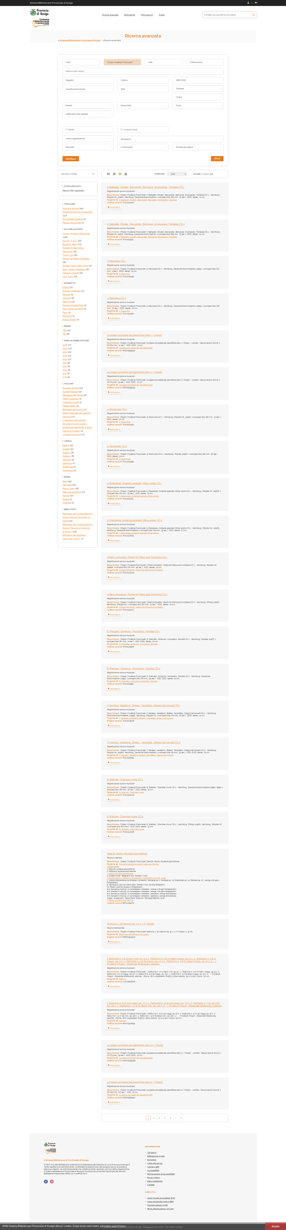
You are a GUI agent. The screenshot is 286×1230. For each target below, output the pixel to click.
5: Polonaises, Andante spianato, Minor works (139, 496)
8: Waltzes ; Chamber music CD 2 (125, 816)
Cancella (71, 159)
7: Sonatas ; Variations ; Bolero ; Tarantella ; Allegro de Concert (146, 718)
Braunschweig (69, 319)
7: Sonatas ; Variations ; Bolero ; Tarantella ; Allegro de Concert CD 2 (143, 742)
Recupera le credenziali (255, 3)
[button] (114, 207)
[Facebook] (46, 1181)
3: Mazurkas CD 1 (116, 261)
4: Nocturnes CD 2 (117, 446)
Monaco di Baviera (71, 291)
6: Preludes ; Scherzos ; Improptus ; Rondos (138, 644)
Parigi (65, 312)
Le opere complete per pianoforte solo (136, 348)
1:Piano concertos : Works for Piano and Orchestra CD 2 (137, 594)
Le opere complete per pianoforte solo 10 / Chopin (135, 1045)
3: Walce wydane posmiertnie (120, 873)
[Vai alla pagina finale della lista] (181, 1118)
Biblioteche (129, 15)
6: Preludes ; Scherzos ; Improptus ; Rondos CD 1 (133, 631)
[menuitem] (110, 15)
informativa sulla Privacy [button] (113, 1226)
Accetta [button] (275, 1226)
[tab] (114, 207)
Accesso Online (130, 130)
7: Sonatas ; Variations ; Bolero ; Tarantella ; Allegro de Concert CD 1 (143, 705)
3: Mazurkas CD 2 (116, 298)
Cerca (217, 158)
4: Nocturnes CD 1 (117, 409)
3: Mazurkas (124, 274)
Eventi (162, 15)
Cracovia (67, 298)
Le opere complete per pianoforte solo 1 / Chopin (134, 335)
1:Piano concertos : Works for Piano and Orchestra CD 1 (137, 557)
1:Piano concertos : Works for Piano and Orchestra (141, 570)
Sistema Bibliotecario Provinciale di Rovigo (80, 40)
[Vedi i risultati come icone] (108, 174)
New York (67, 302)
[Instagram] (52, 1181)
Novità (70, 130)
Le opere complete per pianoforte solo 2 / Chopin (134, 372)
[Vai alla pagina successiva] (176, 1118)
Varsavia (66, 294)
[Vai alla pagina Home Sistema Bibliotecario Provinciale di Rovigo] (39, 18)
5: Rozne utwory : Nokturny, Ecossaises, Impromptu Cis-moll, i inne (136, 878)
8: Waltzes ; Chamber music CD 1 (125, 779)
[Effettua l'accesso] (248, 3)
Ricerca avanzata (110, 15)
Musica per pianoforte (73, 305)
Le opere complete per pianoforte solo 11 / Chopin (135, 1082)
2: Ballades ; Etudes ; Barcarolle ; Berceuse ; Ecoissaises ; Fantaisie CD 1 (145, 187)
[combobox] (170, 139)
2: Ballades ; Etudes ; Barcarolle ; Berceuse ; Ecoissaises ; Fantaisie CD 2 (146, 224)
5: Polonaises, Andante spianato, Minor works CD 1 (134, 483)
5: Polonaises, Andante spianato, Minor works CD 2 (134, 520)
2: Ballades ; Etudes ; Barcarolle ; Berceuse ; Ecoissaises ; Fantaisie (148, 200)
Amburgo (67, 316)
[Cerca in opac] (253, 15)
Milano (66, 287)
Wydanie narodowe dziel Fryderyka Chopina (139, 864)
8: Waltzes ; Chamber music (131, 792)
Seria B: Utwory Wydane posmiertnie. (127, 853)
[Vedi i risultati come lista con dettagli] (126, 174)
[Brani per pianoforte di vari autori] (134, 934)
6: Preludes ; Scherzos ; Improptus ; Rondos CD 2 (133, 668)
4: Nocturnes (124, 422)
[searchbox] (171, 138)
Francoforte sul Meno (73, 309)
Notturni (122, 979)
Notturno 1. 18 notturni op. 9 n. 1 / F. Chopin (130, 923)
